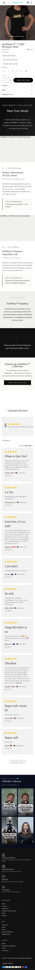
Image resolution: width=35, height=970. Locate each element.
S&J (12, 963)
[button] (31, 3)
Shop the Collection (17, 382)
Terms (8, 958)
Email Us (4, 891)
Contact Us (4, 958)
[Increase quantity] (11, 80)
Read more (19, 683)
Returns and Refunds (19, 958)
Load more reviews (17, 762)
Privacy (12, 958)
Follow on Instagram (9, 784)
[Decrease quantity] (3, 80)
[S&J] (17, 2)
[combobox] (26, 445)
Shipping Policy (28, 958)
